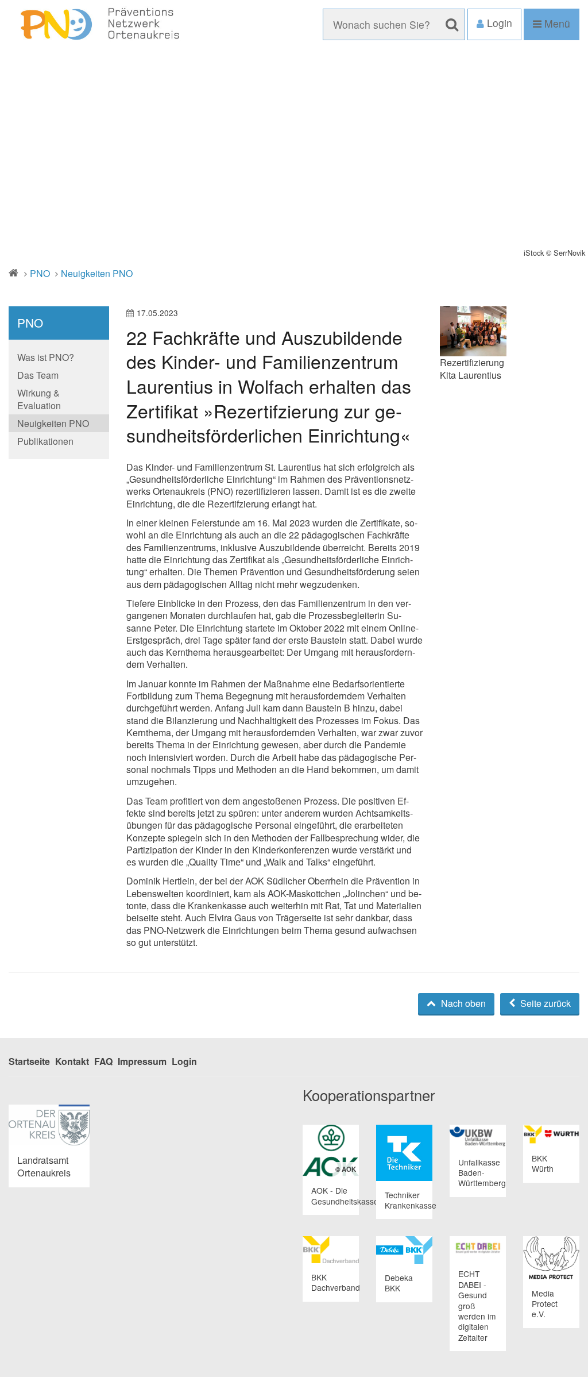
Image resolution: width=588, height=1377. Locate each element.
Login (184, 1061)
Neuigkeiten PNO (97, 273)
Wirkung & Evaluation (39, 398)
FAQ (103, 1061)
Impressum (142, 1061)
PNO (40, 273)
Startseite (29, 1061)
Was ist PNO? (45, 357)
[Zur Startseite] (98, 24)
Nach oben (462, 1003)
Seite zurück (544, 1003)
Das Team (38, 375)
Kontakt (72, 1061)
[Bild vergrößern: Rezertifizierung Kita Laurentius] (473, 331)
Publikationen (45, 441)
